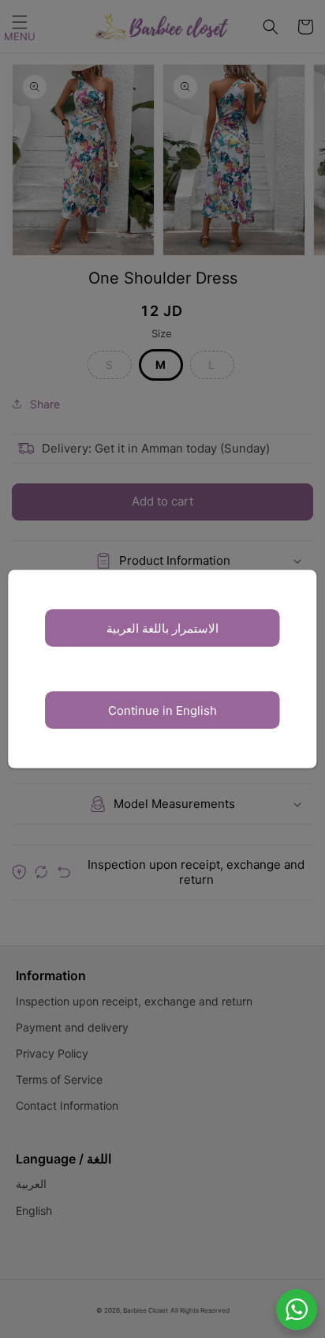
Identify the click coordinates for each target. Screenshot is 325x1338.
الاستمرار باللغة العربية (162, 627)
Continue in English (162, 709)
